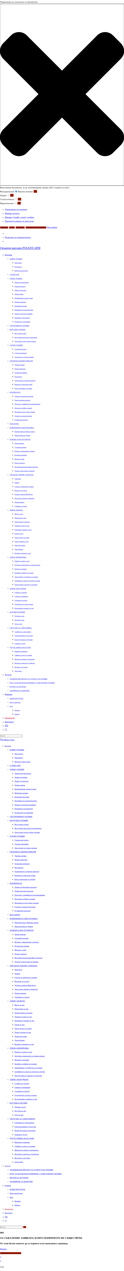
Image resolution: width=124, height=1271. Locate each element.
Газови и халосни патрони (25, 907)
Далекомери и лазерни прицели (27, 871)
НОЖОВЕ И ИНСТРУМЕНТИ (22, 930)
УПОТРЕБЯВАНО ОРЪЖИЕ (21, 817)
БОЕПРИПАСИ (16, 883)
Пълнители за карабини (24, 813)
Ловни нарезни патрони (24, 891)
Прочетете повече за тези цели (19, 221)
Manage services (12, 213)
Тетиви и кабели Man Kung (25, 985)
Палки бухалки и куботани (25, 1131)
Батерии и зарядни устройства (27, 1154)
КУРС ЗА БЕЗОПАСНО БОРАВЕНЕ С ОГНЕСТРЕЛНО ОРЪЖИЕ (36, 1174)
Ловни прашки (20, 993)
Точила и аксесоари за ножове (26, 962)
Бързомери (19, 868)
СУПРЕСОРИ (15, 766)
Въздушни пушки (21, 824)
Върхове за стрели (22, 981)
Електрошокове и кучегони (25, 1127)
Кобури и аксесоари (22, 762)
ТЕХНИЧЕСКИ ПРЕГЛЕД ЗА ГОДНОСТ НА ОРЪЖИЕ (31, 1170)
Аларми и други (21, 1135)
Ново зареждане (16, 1193)
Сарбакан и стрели (22, 997)
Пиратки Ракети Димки (24, 926)
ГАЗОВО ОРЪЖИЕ (17, 836)
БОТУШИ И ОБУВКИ (18, 1103)
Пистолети (19, 754)
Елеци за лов (19, 1025)
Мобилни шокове (21, 793)
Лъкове (17, 974)
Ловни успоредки (21, 781)
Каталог (8, 746)
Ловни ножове (20, 934)
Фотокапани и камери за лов (26, 1099)
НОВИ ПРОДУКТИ (17, 1189)
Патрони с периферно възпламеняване (30, 895)
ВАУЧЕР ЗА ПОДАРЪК (19, 1178)
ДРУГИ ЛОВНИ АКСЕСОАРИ (22, 1138)
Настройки (20, 227)
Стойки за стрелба (22, 1084)
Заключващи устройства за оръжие (28, 1068)
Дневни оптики (20, 856)
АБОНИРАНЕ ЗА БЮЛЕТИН (21, 1182)
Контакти (8, 1213)
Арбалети (18, 970)
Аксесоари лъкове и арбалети (26, 989)
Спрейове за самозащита (24, 1123)
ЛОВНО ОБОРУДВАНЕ (19, 1080)
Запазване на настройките (36, 227)
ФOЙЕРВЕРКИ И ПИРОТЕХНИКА (24, 919)
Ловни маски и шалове (23, 1013)
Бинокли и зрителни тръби (25, 875)
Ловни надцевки (21, 777)
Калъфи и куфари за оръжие (26, 1064)
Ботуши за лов (20, 1111)
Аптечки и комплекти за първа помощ (30, 1056)
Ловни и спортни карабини (25, 805)
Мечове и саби (20, 950)
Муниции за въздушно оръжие (27, 903)
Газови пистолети (22, 840)
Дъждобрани (20, 1040)
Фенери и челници (22, 1060)
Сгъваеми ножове (21, 938)
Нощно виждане (21, 860)
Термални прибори (22, 864)
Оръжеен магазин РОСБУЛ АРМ (20, 247)
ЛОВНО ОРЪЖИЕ (17, 769)
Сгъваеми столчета (22, 1091)
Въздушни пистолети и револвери (28, 828)
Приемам (4, 227)
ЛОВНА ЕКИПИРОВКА (19, 1048)
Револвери (19, 758)
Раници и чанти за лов (23, 1052)
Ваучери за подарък (22, 1158)
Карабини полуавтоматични (26, 801)
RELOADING (15, 915)
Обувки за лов (20, 1107)
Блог (11, 1197)
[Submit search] (24, 1227)
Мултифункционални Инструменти (28, 958)
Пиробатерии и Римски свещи (26, 923)
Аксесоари (19, 1162)
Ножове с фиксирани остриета (27, 942)
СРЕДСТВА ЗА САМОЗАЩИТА (22, 1119)
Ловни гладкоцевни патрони (26, 887)
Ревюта (17, 1205)
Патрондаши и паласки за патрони (28, 1076)
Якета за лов (19, 1005)
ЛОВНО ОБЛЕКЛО (17, 1001)
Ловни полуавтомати (23, 773)
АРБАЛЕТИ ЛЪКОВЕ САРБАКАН (23, 966)
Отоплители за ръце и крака (26, 1095)
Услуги (7, 1166)
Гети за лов (19, 1115)
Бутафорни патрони (22, 911)
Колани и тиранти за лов (24, 1044)
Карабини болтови (22, 797)
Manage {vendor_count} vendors (19, 217)
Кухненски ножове (22, 946)
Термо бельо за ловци (23, 1028)
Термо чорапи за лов (23, 1032)
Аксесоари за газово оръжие (26, 848)
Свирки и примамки (22, 1087)
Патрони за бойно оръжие (25, 899)
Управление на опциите (16, 209)
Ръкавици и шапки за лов (24, 1021)
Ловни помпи (20, 785)
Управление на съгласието (10, 1253)
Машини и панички (22, 1142)
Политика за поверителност (18, 237)
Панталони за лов (21, 1009)
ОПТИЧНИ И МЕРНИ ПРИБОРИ (23, 852)
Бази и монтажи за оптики (25, 879)
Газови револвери (22, 844)
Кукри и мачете (21, 954)
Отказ (12, 227)
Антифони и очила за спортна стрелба (30, 1072)
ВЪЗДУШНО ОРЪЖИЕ (19, 820)
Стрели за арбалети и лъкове (26, 977)
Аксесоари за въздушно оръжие (27, 832)
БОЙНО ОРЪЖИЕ (17, 750)
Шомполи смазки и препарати (26, 1150)
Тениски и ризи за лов (23, 1017)
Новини (8, 1186)
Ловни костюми (21, 1036)
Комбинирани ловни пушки (25, 789)
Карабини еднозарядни (24, 809)
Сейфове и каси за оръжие (25, 1146)
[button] (62, 95)
